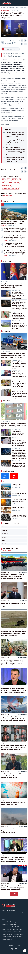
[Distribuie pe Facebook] (25, 40)
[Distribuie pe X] (25, 44)
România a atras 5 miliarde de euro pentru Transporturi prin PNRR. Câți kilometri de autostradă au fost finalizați (13, 356)
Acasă (4, 7)
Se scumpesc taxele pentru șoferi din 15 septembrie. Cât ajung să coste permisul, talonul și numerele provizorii (19, 443)
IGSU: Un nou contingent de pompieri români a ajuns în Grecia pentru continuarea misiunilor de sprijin (13, 576)
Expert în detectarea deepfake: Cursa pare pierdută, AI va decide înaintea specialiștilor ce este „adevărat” (13, 747)
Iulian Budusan (23, 855)
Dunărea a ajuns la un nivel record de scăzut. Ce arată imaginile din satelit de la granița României (13, 633)
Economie (4, 225)
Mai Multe (14, 894)
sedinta (14, 179)
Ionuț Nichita (23, 600)
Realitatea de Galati (18, 934)
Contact (3, 910)
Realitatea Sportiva (14, 921)
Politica (6, 248)
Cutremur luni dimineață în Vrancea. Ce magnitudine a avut (13, 803)
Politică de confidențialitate (8, 912)
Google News (7, 195)
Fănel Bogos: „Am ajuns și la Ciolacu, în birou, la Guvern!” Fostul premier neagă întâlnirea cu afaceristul (13, 888)
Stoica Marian (23, 572)
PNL (20, 179)
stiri (3, 179)
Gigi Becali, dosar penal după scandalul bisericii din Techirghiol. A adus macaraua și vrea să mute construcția (19, 385)
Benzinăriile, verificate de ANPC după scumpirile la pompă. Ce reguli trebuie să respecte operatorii (13, 425)
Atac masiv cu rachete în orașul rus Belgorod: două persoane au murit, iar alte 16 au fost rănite (14, 831)
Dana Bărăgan (23, 826)
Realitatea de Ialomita (17, 929)
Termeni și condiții (11, 910)
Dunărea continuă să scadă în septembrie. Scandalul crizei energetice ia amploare (11, 776)
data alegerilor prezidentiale (10, 188)
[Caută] (20, 3)
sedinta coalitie (6, 185)
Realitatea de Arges (6, 926)
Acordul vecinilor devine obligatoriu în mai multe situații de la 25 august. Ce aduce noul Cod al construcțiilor (15, 252)
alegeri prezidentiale (13, 182)
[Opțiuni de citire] (24, 950)
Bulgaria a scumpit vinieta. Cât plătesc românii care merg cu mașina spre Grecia (15, 159)
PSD (8, 179)
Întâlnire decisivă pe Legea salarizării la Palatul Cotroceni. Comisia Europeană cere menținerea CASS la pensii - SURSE (15, 246)
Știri (7, 7)
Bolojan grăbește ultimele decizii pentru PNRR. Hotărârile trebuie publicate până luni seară (19, 365)
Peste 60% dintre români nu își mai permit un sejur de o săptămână (12, 222)
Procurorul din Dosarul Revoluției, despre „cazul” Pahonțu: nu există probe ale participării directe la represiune (12, 663)
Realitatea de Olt (13, 924)
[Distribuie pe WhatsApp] (22, 44)
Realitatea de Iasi (16, 41)
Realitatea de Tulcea (6, 936)
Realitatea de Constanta (7, 934)
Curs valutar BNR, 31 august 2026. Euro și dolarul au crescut (18, 433)
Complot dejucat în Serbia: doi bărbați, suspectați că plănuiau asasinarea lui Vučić (15, 134)
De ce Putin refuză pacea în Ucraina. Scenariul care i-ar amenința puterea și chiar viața (13, 605)
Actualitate (12, 7)
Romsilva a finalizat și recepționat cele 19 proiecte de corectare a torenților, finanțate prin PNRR (19, 325)
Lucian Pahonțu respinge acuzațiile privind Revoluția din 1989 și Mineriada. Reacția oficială (15, 141)
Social (5, 240)
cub (3, 182)
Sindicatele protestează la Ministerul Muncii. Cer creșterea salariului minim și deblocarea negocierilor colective (15, 230)
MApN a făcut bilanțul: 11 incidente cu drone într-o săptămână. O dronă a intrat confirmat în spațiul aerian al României (13, 719)
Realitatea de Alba (17, 931)
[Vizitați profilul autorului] (2, 42)
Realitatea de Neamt (17, 936)
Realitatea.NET (5, 921)
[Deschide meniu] (25, 3)
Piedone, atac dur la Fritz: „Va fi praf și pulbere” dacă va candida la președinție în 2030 (19, 375)
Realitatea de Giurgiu (6, 929)
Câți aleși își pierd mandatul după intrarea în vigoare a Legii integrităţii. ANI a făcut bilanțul (19, 395)
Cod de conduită (19, 912)
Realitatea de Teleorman (7, 939)
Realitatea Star (5, 924)
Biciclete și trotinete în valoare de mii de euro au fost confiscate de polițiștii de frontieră (19, 464)
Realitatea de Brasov (6, 931)
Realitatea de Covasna (17, 926)
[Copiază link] (22, 40)
